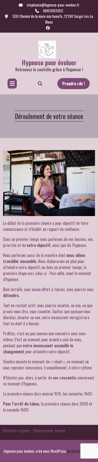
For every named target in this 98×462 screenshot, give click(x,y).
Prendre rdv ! (73, 84)
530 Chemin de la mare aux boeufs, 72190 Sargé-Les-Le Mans (52, 19)
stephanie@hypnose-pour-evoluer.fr (53, 5)
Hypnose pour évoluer (49, 62)
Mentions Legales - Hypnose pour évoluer (34, 430)
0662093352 (53, 10)
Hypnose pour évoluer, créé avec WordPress (49, 451)
